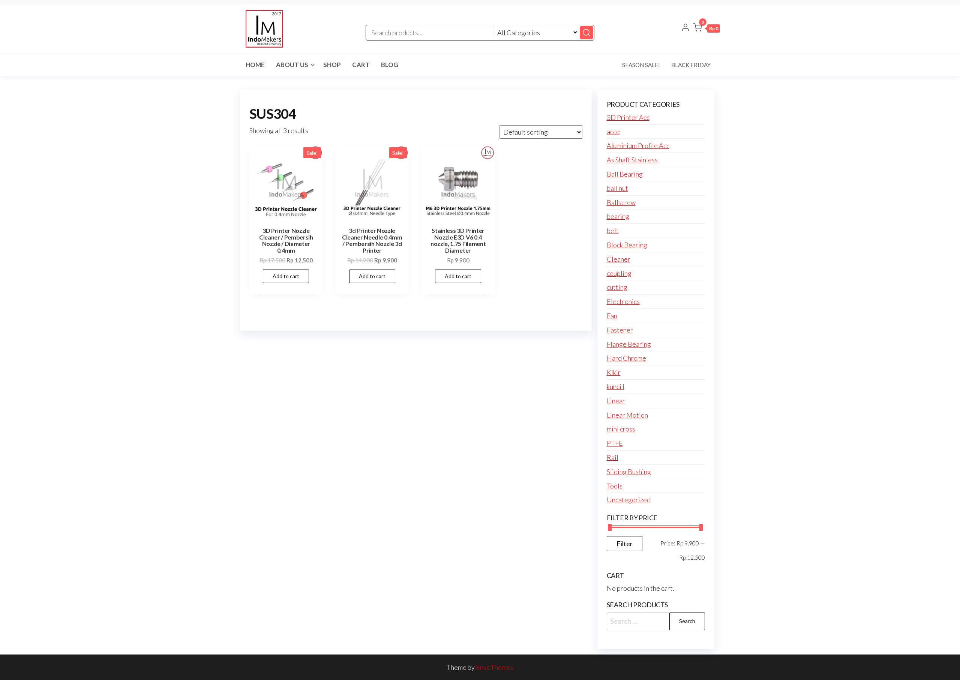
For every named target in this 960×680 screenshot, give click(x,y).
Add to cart (286, 276)
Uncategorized (629, 500)
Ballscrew (621, 202)
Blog (389, 65)
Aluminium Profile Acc (638, 145)
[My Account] (685, 28)
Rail (612, 457)
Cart (361, 65)
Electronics (623, 301)
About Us (292, 65)
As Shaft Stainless (632, 160)
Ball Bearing (625, 174)
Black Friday (691, 64)
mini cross (621, 429)
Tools (614, 486)
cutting (617, 287)
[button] (706, 29)
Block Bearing (627, 245)
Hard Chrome (626, 358)
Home (255, 65)
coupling (619, 273)
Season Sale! (641, 64)
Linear (616, 401)
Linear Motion (627, 415)
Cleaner (618, 259)
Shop (332, 65)
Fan (612, 316)
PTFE (615, 443)
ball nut (617, 188)
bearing (618, 216)
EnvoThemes (494, 667)
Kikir (614, 372)
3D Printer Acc (628, 117)
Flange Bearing (629, 344)
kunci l (615, 386)
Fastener (620, 330)
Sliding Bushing (629, 471)
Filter (624, 543)
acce (613, 131)
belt (613, 230)
